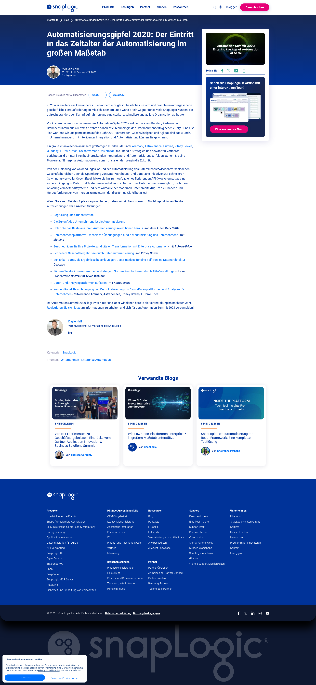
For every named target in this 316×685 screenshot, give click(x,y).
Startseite (52, 20)
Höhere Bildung (116, 588)
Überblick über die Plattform (63, 516)
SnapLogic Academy (201, 553)
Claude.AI (120, 95)
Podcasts (153, 521)
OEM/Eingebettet (117, 516)
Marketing (113, 553)
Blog (66, 20)
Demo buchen (255, 7)
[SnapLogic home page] (63, 495)
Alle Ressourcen (157, 542)
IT (108, 537)
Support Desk (203, 527)
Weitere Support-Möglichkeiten (207, 563)
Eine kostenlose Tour (229, 129)
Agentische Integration (120, 526)
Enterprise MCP (56, 563)
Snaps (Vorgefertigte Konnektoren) (66, 521)
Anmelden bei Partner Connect (165, 573)
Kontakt (234, 548)
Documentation (204, 532)
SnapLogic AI (54, 553)
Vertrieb (111, 548)
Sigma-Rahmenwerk (201, 542)
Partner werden (157, 578)
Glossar (193, 558)
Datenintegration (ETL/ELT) (62, 542)
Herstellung (113, 573)
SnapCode (53, 574)
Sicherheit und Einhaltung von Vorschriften (71, 590)
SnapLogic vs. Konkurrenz (245, 521)
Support (194, 510)
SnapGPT (52, 569)
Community (202, 537)
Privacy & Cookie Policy (49, 670)
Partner (152, 561)
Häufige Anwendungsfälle (122, 510)
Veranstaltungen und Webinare (166, 537)
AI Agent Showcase (159, 548)
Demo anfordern (198, 516)
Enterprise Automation (96, 359)
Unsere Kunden (239, 532)
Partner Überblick (158, 567)
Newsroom (236, 537)
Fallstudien (154, 532)
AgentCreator (54, 558)
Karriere (234, 526)
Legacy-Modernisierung (120, 521)
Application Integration (60, 537)
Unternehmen (70, 359)
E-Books (153, 526)
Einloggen (236, 553)
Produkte (52, 510)
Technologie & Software (121, 583)
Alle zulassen (25, 677)
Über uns (235, 516)
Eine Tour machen (199, 521)
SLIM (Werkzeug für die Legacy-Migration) (71, 526)
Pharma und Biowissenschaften (125, 578)
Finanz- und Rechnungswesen (124, 542)
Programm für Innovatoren (245, 542)
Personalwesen (116, 532)
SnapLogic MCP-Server (60, 579)
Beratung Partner (158, 583)
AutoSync (52, 584)
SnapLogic (69, 352)
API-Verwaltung (56, 548)
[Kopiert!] (243, 71)
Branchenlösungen (118, 561)
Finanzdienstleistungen (120, 567)
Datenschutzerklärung (118, 613)
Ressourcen (155, 510)
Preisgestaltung (56, 532)
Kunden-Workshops (200, 548)
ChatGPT (99, 95)
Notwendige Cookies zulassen (65, 678)
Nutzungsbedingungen (146, 613)
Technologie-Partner (160, 588)
